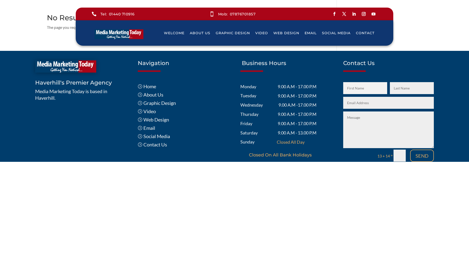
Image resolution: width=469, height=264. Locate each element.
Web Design (286, 33)
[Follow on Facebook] (334, 14)
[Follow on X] (344, 14)
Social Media (336, 33)
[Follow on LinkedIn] (354, 14)
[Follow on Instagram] (364, 14)
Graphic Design (233, 33)
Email (311, 33)
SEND (422, 156)
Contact (365, 33)
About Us (200, 33)
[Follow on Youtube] (373, 14)
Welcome (174, 33)
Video (261, 33)
